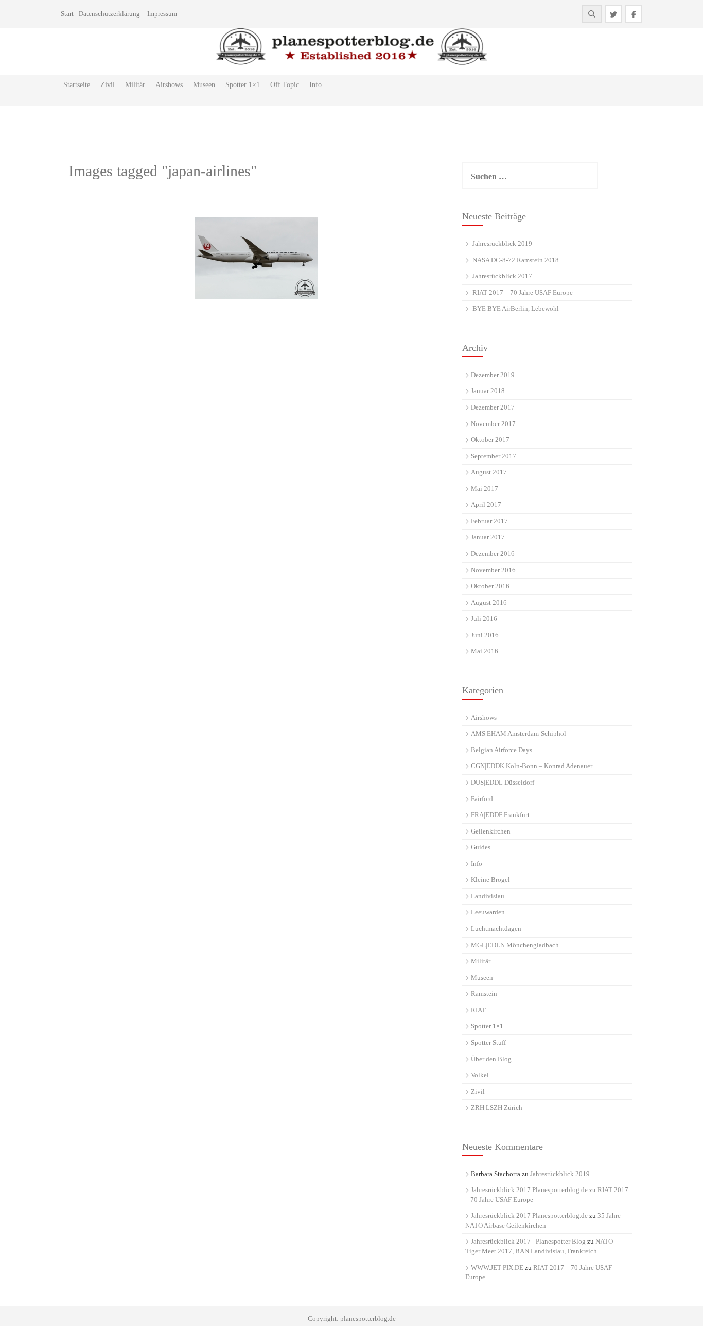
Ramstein (484, 993)
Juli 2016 (484, 618)
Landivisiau (487, 896)
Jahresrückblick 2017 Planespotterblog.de (529, 1190)
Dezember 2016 (493, 553)
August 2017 (489, 472)
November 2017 (493, 424)
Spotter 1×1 (242, 85)
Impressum (162, 14)
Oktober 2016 (490, 586)
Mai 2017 (484, 488)
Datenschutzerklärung (109, 14)
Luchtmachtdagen (496, 928)
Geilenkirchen (491, 831)
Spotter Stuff (488, 1042)
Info (315, 85)
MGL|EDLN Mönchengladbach (515, 945)
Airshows (169, 85)
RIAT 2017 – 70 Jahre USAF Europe (522, 292)
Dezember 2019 (493, 375)
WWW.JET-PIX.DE (497, 1267)
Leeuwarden (488, 912)
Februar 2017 (489, 521)
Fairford (482, 799)
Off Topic (284, 85)
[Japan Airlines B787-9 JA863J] (256, 258)
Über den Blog (491, 1059)
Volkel (480, 1075)
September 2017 (493, 456)
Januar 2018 (488, 391)
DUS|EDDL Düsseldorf (502, 782)
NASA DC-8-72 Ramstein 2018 (515, 260)
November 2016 (493, 570)
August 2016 (489, 602)
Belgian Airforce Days (501, 750)
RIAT (478, 1010)
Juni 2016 (485, 635)
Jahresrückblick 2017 (502, 276)
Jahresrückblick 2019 (502, 243)
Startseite (76, 85)
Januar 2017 (488, 537)
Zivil (107, 85)
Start (67, 14)
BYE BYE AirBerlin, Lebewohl (515, 308)
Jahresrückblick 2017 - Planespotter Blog (528, 1241)
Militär (135, 85)
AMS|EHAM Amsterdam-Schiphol (518, 733)
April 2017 (486, 504)
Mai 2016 (484, 651)
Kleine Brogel (490, 879)
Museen (204, 85)
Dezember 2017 (493, 407)
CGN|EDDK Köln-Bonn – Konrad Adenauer (531, 766)
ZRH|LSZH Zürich (496, 1107)
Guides (480, 847)
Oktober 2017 (490, 440)
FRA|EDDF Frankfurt (500, 815)
